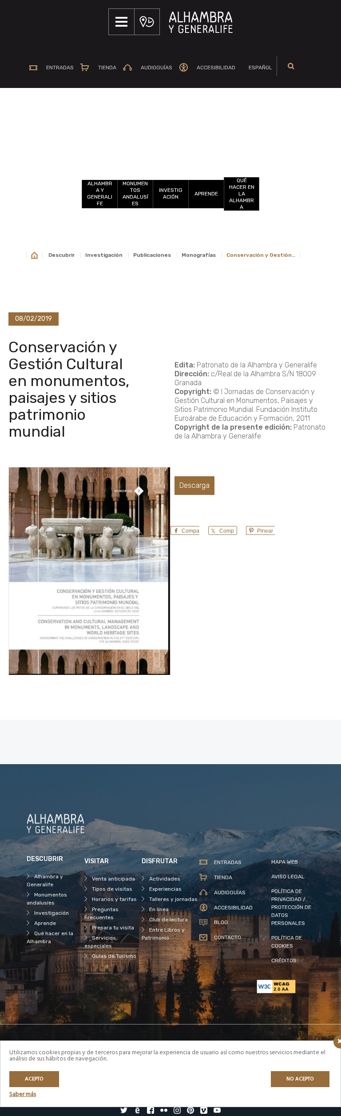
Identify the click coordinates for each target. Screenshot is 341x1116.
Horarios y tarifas (114, 899)
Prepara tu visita (113, 928)
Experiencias (165, 889)
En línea (159, 909)
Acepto (34, 1079)
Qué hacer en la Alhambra (241, 193)
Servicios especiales (100, 942)
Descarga (194, 485)
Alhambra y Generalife (99, 193)
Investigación (170, 193)
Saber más (22, 1094)
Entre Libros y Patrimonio (163, 934)
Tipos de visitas (112, 889)
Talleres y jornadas (173, 899)
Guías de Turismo (114, 956)
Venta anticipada (113, 879)
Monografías (199, 255)
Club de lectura (168, 920)
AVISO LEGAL (288, 876)
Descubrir (61, 255)
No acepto (300, 1079)
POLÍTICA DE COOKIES (286, 942)
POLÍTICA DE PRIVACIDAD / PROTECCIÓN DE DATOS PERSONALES (291, 907)
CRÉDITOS (284, 960)
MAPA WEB (284, 862)
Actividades (164, 879)
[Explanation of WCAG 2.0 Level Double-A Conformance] (285, 986)
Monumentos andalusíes (135, 193)
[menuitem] (257, 67)
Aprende (206, 194)
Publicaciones (152, 255)
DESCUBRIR (171, 152)
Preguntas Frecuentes (101, 913)
